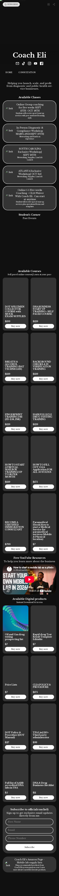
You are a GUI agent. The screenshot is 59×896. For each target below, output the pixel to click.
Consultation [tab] (27, 72)
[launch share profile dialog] (54, 4)
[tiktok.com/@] (23, 63)
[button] (25, 243)
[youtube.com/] (36, 63)
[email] (17, 63)
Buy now (15, 326)
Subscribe (29, 847)
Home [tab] (8, 72)
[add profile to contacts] (48, 4)
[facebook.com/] (42, 63)
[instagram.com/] (29, 63)
